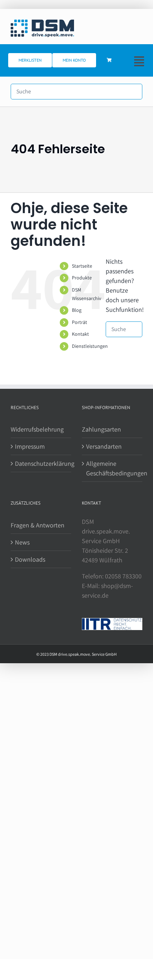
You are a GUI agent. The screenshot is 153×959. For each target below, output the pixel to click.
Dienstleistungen (90, 346)
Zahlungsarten (101, 429)
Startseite (82, 266)
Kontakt (80, 334)
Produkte (82, 277)
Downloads (30, 559)
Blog (76, 310)
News (22, 542)
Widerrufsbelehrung (37, 429)
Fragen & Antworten (37, 525)
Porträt (79, 322)
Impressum (30, 446)
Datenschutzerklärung (41, 463)
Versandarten (104, 446)
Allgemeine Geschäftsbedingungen (112, 468)
